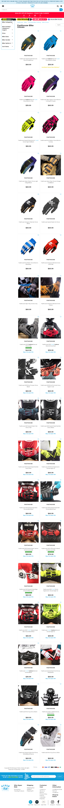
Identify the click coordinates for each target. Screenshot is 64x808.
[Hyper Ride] (30, 6)
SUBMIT (59, 776)
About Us (42, 791)
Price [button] (3, 33)
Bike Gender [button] (6, 40)
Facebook (58, 804)
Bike (25, 22)
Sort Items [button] (5, 46)
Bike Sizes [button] (5, 36)
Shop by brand (55, 795)
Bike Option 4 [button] (6, 43)
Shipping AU (30, 790)
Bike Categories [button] (7, 22)
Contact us (43, 789)
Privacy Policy (43, 794)
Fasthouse (20, 22)
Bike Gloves (45, 22)
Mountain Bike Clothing (34, 22)
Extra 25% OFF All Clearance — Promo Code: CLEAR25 (32, 13)
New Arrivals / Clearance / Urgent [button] (6, 28)
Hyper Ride (30, 804)
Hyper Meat (43, 804)
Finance (42, 795)
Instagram (52, 804)
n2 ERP (23, 769)
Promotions (17, 789)
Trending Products (19, 791)
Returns (42, 792)
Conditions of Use (57, 789)
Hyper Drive (37, 804)
